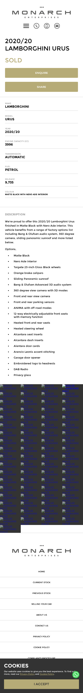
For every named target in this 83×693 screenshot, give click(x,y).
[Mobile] (47, 26)
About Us (41, 615)
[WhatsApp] (75, 674)
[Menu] (26, 26)
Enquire (41, 72)
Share (41, 86)
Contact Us (41, 625)
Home (41, 571)
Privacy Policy (41, 636)
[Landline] (36, 26)
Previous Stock (41, 593)
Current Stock (41, 582)
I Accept (41, 684)
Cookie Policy (41, 647)
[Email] (57, 26)
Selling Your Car (41, 604)
